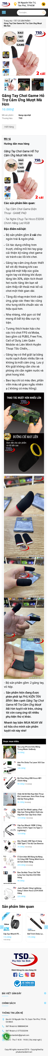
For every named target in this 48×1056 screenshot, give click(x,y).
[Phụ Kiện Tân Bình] (6, 4)
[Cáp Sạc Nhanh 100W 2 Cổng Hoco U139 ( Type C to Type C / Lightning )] (9, 830)
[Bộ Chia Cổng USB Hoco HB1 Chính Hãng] (9, 783)
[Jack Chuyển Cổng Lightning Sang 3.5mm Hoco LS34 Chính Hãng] (9, 893)
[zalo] (21, 975)
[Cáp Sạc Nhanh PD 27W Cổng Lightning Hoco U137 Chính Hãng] (12, 922)
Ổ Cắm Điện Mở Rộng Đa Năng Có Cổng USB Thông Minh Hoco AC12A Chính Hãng (30, 859)
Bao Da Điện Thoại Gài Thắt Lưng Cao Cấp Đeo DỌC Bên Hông (29, 875)
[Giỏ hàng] (43, 4)
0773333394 (23, 1031)
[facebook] (15, 975)
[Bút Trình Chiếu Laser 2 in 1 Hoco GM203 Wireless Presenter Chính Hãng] (36, 922)
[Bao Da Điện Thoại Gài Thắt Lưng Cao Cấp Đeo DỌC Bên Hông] (9, 877)
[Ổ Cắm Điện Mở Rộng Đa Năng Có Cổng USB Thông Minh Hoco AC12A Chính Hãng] (9, 862)
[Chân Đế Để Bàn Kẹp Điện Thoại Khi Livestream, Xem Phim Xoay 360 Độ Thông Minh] (9, 799)
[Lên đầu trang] (44, 737)
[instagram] (27, 975)
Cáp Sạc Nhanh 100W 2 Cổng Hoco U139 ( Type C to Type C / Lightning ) (30, 827)
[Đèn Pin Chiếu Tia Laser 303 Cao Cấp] (9, 768)
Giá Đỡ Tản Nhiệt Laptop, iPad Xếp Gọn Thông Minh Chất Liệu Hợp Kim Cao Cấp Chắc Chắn (30, 812)
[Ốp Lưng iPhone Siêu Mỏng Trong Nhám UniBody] (9, 752)
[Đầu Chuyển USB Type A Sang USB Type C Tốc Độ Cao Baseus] (9, 846)
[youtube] (33, 975)
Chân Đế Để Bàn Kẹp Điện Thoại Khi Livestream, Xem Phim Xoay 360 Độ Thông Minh (30, 796)
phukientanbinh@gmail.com (17, 1035)
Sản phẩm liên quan (18, 906)
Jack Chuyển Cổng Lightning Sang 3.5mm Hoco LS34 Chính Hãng (30, 890)
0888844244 (23, 1026)
